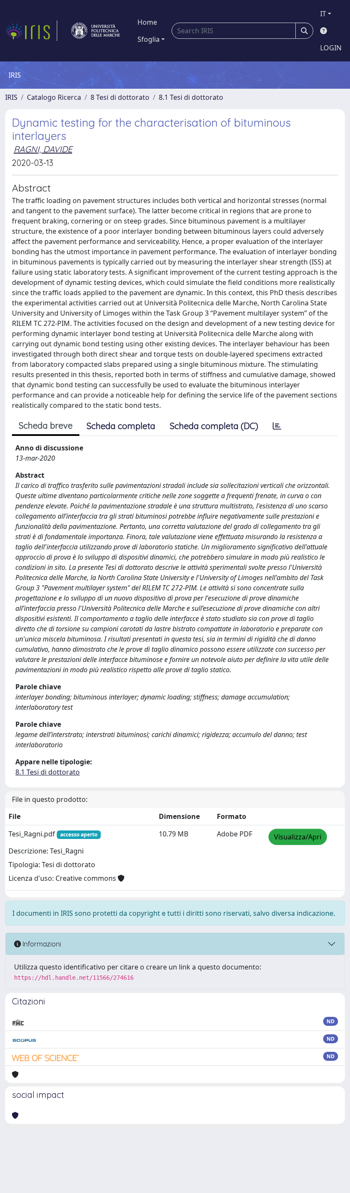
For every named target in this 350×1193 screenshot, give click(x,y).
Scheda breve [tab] (46, 425)
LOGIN (330, 47)
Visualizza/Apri (297, 837)
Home (147, 22)
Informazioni (41, 944)
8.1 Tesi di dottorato (191, 97)
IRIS (11, 97)
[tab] (277, 426)
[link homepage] (31, 30)
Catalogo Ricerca (54, 97)
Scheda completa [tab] (121, 426)
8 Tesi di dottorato (119, 97)
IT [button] (323, 13)
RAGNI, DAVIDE (43, 149)
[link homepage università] (95, 30)
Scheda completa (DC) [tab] (214, 426)
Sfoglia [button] (148, 39)
